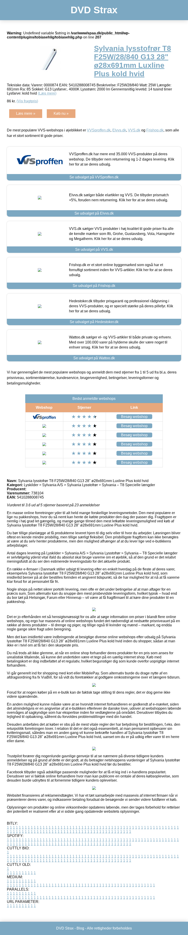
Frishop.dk (154, 130)
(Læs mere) (47, 93)
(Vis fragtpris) (27, 101)
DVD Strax (94, 10)
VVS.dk (134, 130)
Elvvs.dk (119, 130)
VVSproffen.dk (99, 130)
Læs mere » (25, 113)
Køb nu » (61, 113)
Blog (80, 928)
